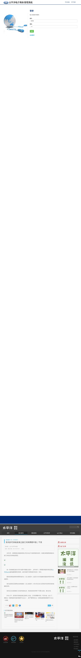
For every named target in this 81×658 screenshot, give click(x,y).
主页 (11, 539)
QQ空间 (21, 642)
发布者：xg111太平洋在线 (11, 546)
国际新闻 (33, 533)
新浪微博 (5, 642)
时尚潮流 (72, 533)
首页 (8, 533)
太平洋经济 (47, 533)
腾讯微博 (13, 642)
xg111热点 (59, 533)
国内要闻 (21, 533)
